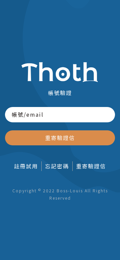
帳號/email (28, 114)
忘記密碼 (57, 166)
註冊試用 (26, 166)
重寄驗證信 (60, 138)
